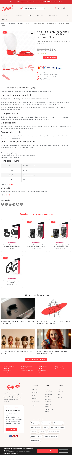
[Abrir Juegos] (69, 16)
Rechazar (52, 451)
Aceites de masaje (53, 431)
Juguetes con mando (51, 436)
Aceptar (42, 451)
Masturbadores (35, 427)
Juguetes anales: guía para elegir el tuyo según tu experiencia (18, 322)
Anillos (46, 427)
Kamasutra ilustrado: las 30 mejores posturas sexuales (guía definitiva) (53, 322)
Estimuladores (35, 440)
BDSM (8, 195)
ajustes (16, 453)
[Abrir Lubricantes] (23, 16)
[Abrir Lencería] (44, 16)
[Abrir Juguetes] (9, 16)
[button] (32, 33)
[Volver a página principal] (7, 8)
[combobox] (32, 8)
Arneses (33, 431)
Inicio (2, 24)
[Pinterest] (16, 436)
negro (11, 184)
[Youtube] (13, 436)
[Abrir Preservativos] (58, 16)
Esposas (42, 431)
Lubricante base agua (57, 427)
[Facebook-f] (10, 436)
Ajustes (63, 451)
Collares (26, 24)
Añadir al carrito (50, 57)
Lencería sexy (46, 423)
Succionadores (58, 423)
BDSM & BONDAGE (11, 24)
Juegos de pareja (36, 436)
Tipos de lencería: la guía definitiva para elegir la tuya (17, 352)
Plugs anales (34, 423)
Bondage (20, 24)
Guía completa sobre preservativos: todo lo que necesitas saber (53, 352)
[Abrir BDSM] (32, 16)
